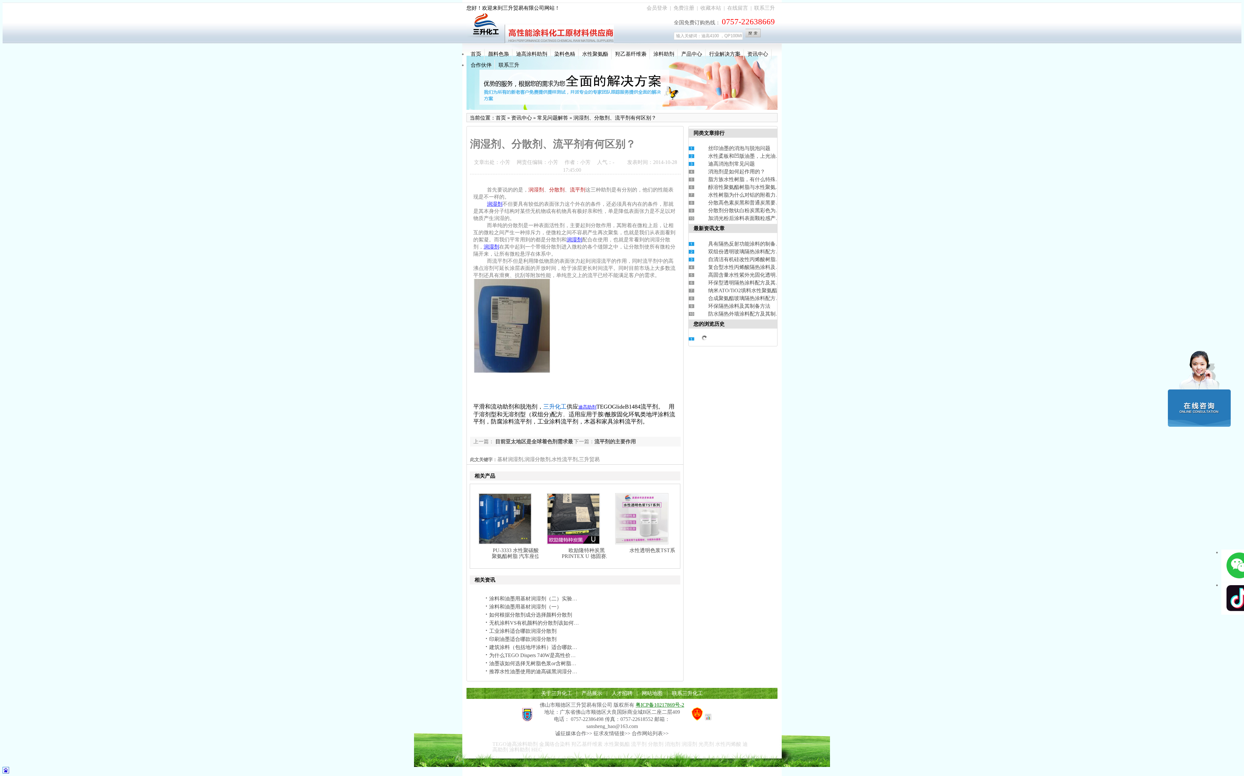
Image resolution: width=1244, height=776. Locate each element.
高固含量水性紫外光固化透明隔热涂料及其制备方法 (767, 275)
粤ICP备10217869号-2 (660, 705)
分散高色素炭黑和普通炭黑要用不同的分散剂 (760, 202)
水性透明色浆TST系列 (654, 550)
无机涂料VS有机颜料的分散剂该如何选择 (536, 623)
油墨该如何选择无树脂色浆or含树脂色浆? (536, 663)
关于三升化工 (556, 693)
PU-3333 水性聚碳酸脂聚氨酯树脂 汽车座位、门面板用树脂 (518, 556)
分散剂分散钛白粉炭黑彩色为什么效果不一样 (760, 210)
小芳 (505, 162)
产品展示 (592, 693)
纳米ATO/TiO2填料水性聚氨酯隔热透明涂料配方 (763, 290)
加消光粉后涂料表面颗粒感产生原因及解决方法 (762, 218)
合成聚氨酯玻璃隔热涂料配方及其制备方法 (757, 298)
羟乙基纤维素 (630, 54)
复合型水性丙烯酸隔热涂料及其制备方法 (754, 267)
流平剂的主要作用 (615, 441)
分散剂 (557, 189)
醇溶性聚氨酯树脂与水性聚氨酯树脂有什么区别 (762, 187)
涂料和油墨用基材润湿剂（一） (525, 606)
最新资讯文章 (709, 228)
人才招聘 (622, 693)
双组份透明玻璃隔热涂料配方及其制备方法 (757, 251)
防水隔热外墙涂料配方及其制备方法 (749, 314)
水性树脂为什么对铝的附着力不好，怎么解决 (760, 195)
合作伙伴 (481, 65)
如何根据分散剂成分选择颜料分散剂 (530, 615)
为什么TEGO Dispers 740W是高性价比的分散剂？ (545, 655)
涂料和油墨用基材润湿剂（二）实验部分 (535, 598)
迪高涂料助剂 (531, 54)
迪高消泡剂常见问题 (731, 164)
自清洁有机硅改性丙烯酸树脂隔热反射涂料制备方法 (767, 259)
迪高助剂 (587, 407)
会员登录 (657, 8)
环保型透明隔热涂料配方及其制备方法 (752, 282)
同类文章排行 (709, 133)
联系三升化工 (687, 693)
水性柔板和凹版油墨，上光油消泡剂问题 (754, 156)
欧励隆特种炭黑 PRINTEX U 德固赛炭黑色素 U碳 (586, 556)
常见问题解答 (552, 118)
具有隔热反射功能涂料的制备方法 (747, 244)
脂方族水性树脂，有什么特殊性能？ (749, 179)
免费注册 (684, 8)
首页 (476, 54)
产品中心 (691, 54)
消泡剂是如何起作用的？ (736, 171)
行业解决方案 (724, 54)
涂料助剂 (663, 54)
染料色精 (564, 54)
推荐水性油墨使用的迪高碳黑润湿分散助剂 (538, 671)
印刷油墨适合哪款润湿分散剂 (523, 639)
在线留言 (737, 8)
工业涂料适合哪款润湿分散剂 (523, 631)
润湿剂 (536, 189)
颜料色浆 (498, 54)
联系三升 (764, 8)
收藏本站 (710, 8)
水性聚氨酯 (595, 54)
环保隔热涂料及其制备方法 (739, 306)
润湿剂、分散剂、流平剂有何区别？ (614, 118)
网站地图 (652, 693)
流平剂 (577, 189)
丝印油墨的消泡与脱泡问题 (739, 148)
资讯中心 (757, 54)
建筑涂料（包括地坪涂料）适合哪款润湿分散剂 (543, 647)
